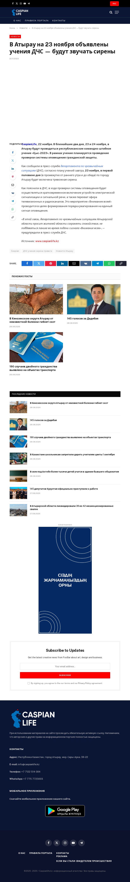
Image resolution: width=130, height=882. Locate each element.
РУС (114, 4)
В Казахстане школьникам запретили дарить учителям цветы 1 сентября (72, 454)
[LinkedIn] (13, 168)
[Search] (111, 12)
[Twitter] (13, 160)
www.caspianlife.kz (47, 241)
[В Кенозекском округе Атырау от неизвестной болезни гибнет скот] (36, 299)
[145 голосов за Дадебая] (93, 299)
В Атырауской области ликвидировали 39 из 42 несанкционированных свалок (71, 507)
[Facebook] (13, 152)
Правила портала (37, 20)
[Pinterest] (13, 177)
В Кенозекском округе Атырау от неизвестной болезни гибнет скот (32, 320)
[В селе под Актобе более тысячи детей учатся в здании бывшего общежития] (18, 476)
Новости (15, 37)
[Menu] (117, 12)
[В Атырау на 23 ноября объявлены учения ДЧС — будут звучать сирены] (65, 100)
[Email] (13, 185)
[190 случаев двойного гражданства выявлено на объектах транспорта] (36, 347)
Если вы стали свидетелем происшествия (84, 861)
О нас (17, 20)
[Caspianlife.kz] (20, 12)
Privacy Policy (84, 683)
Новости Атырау (64, 251)
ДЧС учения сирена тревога (37, 251)
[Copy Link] (13, 217)
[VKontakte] (13, 193)
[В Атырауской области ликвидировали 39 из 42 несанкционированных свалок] (18, 510)
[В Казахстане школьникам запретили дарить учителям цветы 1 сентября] (18, 459)
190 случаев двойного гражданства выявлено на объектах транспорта (33, 368)
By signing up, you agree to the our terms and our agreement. (66, 683)
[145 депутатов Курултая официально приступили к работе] (18, 493)
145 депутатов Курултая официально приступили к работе (64, 489)
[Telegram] (13, 201)
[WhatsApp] (13, 209)
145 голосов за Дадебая (82, 318)
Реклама (61, 856)
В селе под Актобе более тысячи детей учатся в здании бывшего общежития (74, 471)
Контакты (58, 20)
